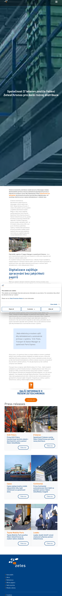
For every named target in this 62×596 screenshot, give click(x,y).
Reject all (11, 309)
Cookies (9, 595)
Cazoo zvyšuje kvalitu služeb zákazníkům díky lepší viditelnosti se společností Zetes (17, 489)
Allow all (50, 309)
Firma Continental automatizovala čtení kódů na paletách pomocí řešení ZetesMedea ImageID (43, 489)
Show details (53, 304)
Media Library (11, 588)
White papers (11, 582)
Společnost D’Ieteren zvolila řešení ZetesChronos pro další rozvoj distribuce (43, 439)
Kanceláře (10, 575)
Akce (8, 577)
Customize (30, 309)
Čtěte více (23, 447)
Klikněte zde (31, 400)
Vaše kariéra (11, 585)
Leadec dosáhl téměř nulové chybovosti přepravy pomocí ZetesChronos (43, 537)
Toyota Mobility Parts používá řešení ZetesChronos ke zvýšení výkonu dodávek (17, 537)
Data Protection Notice (16, 298)
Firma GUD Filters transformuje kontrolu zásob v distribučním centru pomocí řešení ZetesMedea (17, 440)
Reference (10, 580)
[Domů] (7, 1)
